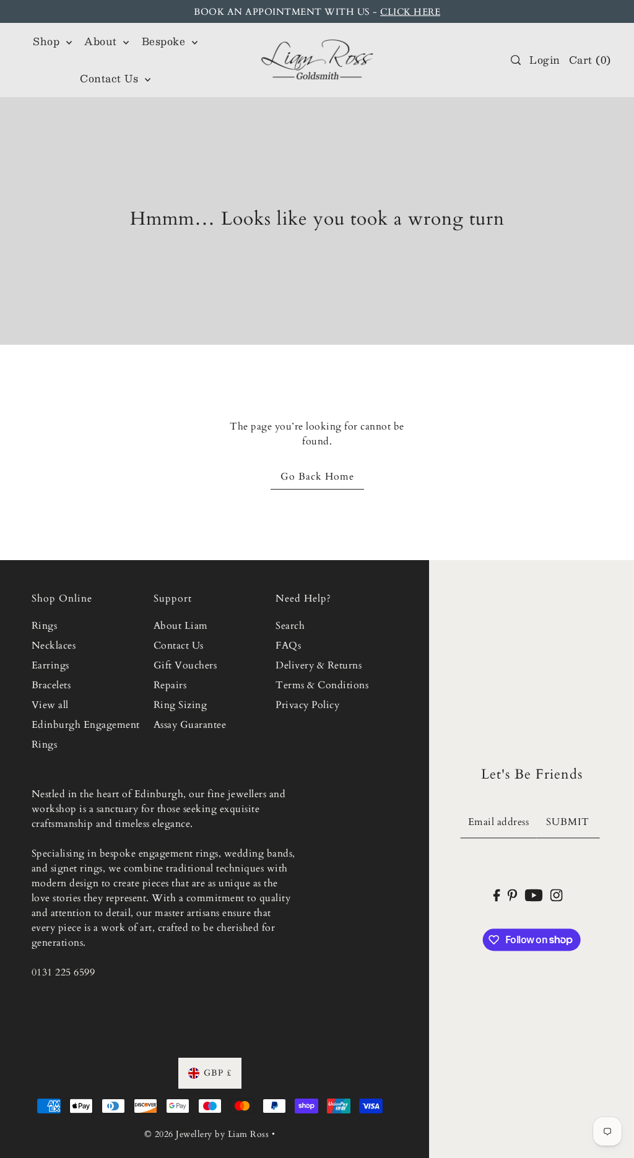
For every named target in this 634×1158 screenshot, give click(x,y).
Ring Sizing (180, 705)
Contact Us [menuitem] (111, 78)
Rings (45, 626)
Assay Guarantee (190, 725)
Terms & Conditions (322, 685)
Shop (48, 41)
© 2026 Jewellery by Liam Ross (206, 1134)
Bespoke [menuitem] (165, 41)
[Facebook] (496, 894)
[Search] (515, 60)
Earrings (50, 665)
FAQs (288, 645)
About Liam (181, 626)
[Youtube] (534, 894)
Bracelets (51, 685)
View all (50, 705)
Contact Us (179, 645)
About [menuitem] (102, 41)
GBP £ (218, 1073)
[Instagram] (556, 894)
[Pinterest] (513, 894)
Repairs (170, 685)
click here (410, 12)
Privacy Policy (307, 705)
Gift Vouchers (185, 665)
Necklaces (54, 645)
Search (290, 626)
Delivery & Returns (319, 665)
